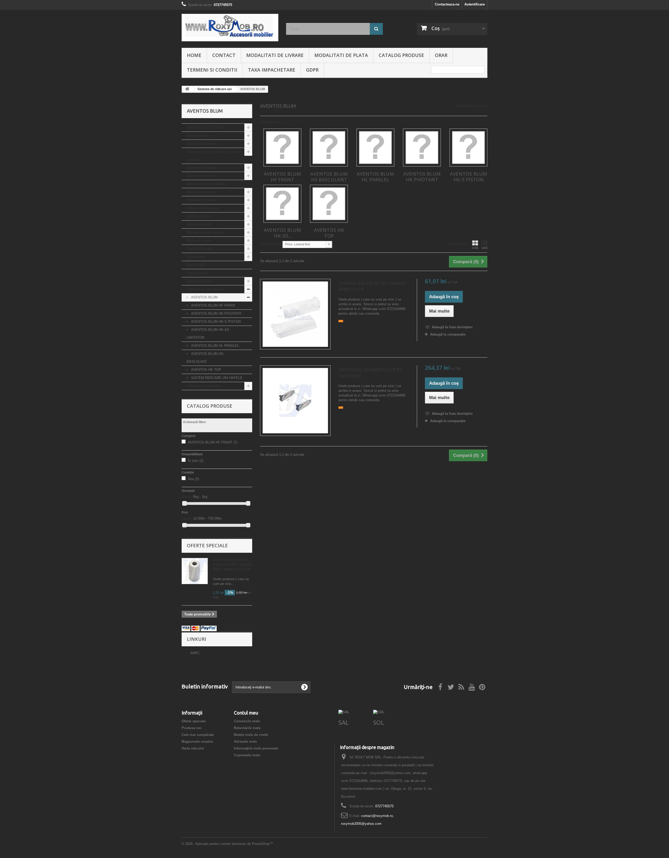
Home (194, 55)
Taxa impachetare (271, 70)
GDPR (312, 70)
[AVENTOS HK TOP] (329, 204)
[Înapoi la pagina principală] (187, 89)
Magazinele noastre (197, 742)
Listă (484, 247)
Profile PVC (196, 265)
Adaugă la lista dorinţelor (452, 327)
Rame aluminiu (199, 281)
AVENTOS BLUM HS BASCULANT (205, 358)
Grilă (475, 247)
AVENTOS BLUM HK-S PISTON (215, 322)
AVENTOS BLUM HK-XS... (282, 233)
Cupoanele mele (247, 755)
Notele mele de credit (251, 735)
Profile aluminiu (200, 249)
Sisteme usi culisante (204, 386)
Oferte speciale (207, 545)
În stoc (195, 461)
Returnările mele (247, 728)
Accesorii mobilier (201, 176)
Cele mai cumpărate (198, 735)
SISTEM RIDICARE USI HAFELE (216, 378)
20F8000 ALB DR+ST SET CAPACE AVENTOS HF (371, 286)
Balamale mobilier (201, 192)
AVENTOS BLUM (204, 297)
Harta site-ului (193, 748)
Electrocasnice (198, 216)
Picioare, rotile (198, 241)
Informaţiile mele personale (256, 748)
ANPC (195, 653)
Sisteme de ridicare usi (205, 289)
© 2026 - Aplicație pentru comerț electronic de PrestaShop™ (227, 844)
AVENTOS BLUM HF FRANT (212, 305)
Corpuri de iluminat (202, 208)
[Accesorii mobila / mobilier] (230, 27)
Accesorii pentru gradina (207, 184)
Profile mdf (196, 257)
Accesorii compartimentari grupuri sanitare (215, 156)
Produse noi (191, 728)
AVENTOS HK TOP (205, 370)
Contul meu (246, 712)
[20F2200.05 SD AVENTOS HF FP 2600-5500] (295, 400)
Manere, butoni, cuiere (205, 232)
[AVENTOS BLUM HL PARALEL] (375, 147)
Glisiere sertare (199, 224)
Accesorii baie (198, 135)
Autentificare (474, 4)
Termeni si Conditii (212, 70)
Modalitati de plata (341, 55)
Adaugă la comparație (447, 334)
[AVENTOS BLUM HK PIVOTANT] (422, 147)
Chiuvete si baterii (201, 200)
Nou (193, 479)
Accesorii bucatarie (202, 144)
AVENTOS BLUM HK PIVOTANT (215, 313)
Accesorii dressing (202, 168)
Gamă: (187, 497)
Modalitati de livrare (275, 55)
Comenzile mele (247, 721)
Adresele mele (245, 742)
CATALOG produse (401, 55)
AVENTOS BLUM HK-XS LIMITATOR (208, 333)
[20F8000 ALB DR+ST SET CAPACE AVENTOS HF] (295, 314)
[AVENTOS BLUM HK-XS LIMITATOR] (282, 204)
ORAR (441, 55)
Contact (223, 55)
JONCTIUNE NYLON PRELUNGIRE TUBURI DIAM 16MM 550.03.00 (232, 564)
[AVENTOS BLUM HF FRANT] (282, 147)
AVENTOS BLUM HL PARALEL (214, 346)
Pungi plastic (197, 273)
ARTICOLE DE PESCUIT (206, 127)
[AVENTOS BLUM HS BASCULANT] (329, 147)
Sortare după (270, 244)
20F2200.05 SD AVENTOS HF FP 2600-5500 (370, 372)
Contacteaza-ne (447, 4)
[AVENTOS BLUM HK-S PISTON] (468, 147)
